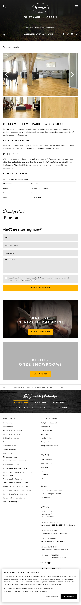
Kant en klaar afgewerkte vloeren (15, 494)
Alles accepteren (68, 597)
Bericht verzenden (40, 287)
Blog (42, 482)
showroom (47, 165)
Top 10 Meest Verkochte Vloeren (15, 483)
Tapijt (42, 407)
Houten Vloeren (21, 402)
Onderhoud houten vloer (12, 479)
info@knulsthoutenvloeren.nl (57, 550)
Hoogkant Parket (46, 442)
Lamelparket (45, 427)
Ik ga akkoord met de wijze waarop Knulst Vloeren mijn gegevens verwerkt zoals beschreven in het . (38, 279)
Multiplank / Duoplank (48, 423)
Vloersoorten (8, 427)
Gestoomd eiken (9, 446)
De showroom (46, 463)
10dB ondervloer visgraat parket (15, 468)
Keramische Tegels (24, 407)
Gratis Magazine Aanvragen (38, 33)
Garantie (43, 479)
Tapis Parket (45, 434)
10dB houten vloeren (11, 465)
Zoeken (4, 35)
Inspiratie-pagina (20, 162)
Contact (43, 486)
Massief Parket (45, 438)
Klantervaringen (46, 497)
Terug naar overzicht (11, 47)
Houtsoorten (17, 387)
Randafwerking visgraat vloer (14, 498)
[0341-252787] (9, 2)
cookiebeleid (25, 591)
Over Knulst (44, 467)
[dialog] (40, 585)
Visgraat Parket (46, 430)
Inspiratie (43, 471)
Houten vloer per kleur (11, 434)
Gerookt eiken (8, 453)
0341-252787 (53, 547)
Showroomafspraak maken (50, 494)
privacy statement (29, 280)
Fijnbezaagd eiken (10, 457)
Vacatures (44, 475)
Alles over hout (46, 460)
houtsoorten (42, 159)
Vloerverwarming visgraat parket (15, 487)
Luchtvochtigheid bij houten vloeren (17, 490)
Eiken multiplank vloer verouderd (15, 461)
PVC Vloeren (41, 402)
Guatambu (29, 387)
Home (5, 387)
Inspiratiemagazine (64, 159)
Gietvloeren (58, 402)
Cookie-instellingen (51, 597)
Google (44, 591)
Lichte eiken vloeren (11, 438)
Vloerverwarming (60, 407)
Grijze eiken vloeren (10, 442)
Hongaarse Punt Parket (49, 446)
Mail (4, 2)
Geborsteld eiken (9, 449)
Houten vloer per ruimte (12, 430)
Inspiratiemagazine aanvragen (51, 490)
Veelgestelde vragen (11, 502)
